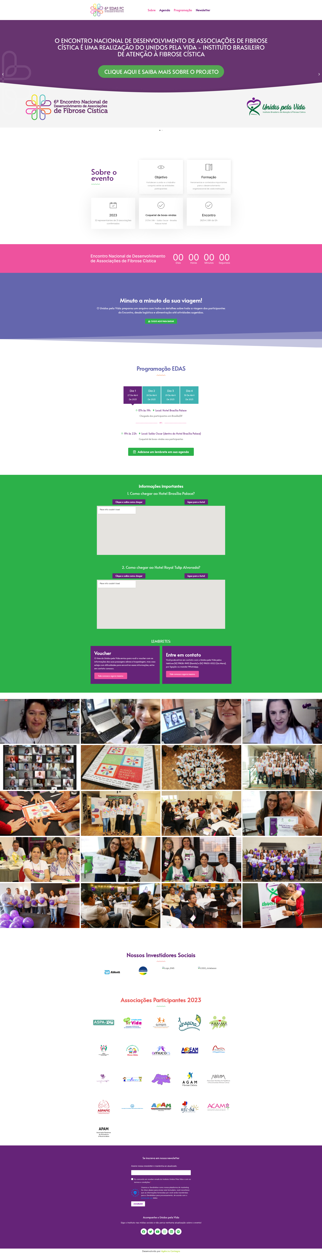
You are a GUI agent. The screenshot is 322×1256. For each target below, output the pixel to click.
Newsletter (203, 10)
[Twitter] (151, 1231)
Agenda (164, 10)
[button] (159, 130)
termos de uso (147, 1198)
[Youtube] (157, 1231)
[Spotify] (178, 1231)
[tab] (133, 395)
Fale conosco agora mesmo (110, 675)
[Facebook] (144, 1231)
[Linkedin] (171, 1231)
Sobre (152, 10)
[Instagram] (164, 1231)
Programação (183, 10)
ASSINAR (138, 1204)
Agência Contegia (170, 1251)
